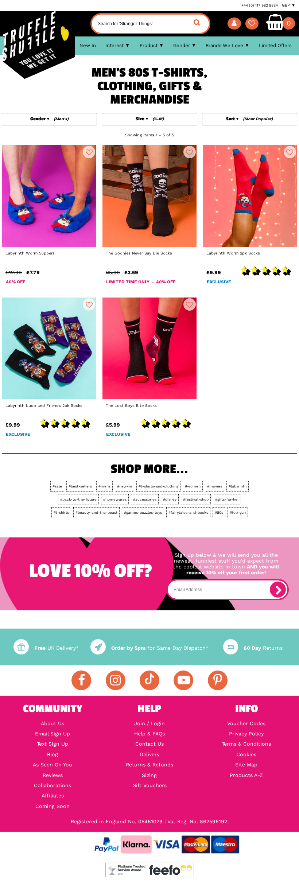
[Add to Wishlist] (89, 152)
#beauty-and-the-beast (96, 512)
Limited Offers (275, 45)
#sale (57, 486)
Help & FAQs (149, 733)
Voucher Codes (246, 723)
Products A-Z (246, 775)
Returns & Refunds (149, 764)
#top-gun (238, 512)
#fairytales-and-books (188, 512)
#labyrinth (237, 486)
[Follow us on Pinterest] (218, 680)
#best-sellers (80, 486)
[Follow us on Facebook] (81, 680)
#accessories (144, 499)
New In (87, 45)
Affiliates (53, 795)
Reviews (53, 775)
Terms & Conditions (246, 743)
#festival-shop (196, 499)
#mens (104, 486)
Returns (263, 648)
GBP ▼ (288, 5)
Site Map (246, 764)
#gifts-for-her (227, 499)
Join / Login (149, 723)
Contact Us (149, 743)
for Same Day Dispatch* (159, 648)
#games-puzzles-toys (143, 512)
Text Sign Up (52, 743)
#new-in (124, 486)
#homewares (115, 499)
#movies (214, 486)
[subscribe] (278, 590)
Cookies (246, 754)
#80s (219, 512)
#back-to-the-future (78, 499)
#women (193, 486)
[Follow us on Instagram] (115, 680)
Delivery (149, 754)
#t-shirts (61, 512)
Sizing (149, 775)
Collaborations (52, 785)
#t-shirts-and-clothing (158, 486)
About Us (52, 723)
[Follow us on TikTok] (149, 680)
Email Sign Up (52, 733)
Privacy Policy (246, 733)
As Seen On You (52, 764)
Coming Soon (52, 806)
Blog (52, 754)
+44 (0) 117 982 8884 (259, 5)
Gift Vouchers (149, 785)
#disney (169, 499)
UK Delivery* (56, 648)
